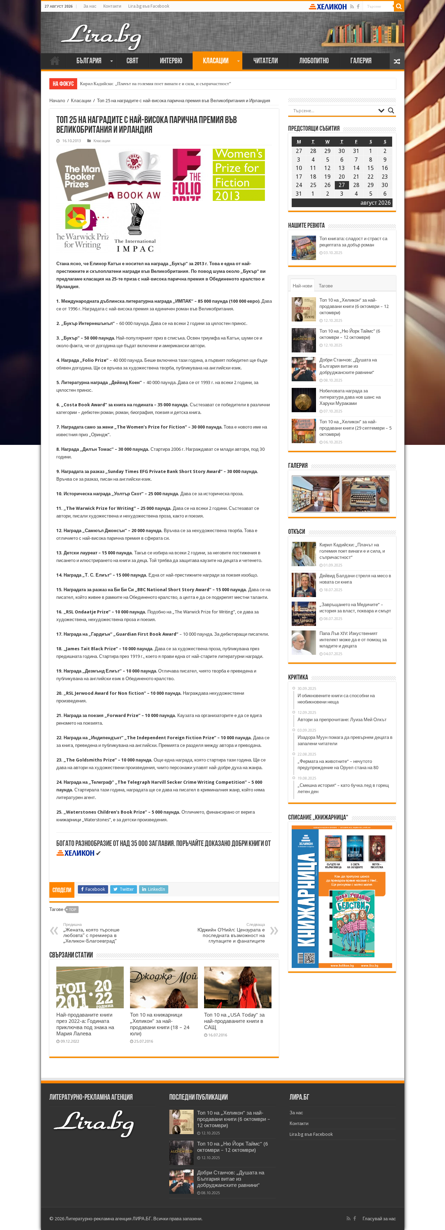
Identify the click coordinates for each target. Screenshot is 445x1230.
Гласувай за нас (379, 1218)
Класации (215, 61)
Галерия (361, 61)
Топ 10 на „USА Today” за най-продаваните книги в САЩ (234, 1021)
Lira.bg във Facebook (148, 6)
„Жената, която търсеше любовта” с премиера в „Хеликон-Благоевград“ (91, 933)
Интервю (171, 61)
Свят (132, 61)
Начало (54, 60)
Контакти (112, 6)
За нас (89, 6)
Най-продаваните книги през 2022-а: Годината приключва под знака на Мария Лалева (85, 1024)
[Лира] (102, 29)
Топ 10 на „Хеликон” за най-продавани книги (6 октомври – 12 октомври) (354, 306)
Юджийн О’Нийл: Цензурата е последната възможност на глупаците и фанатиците (231, 933)
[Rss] (352, 6)
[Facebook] (358, 6)
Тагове (326, 285)
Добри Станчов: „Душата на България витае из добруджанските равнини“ (348, 366)
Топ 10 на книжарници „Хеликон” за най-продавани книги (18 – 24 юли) (159, 1024)
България (89, 61)
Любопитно (314, 61)
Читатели (265, 61)
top (72, 909)
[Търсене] (399, 6)
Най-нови (302, 285)
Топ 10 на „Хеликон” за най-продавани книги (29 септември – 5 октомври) (355, 428)
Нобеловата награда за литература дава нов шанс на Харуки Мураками (350, 397)
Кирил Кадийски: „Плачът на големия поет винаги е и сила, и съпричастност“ (155, 83)
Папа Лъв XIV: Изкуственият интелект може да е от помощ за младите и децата (353, 640)
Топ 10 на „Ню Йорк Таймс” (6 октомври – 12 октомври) (232, 1147)
